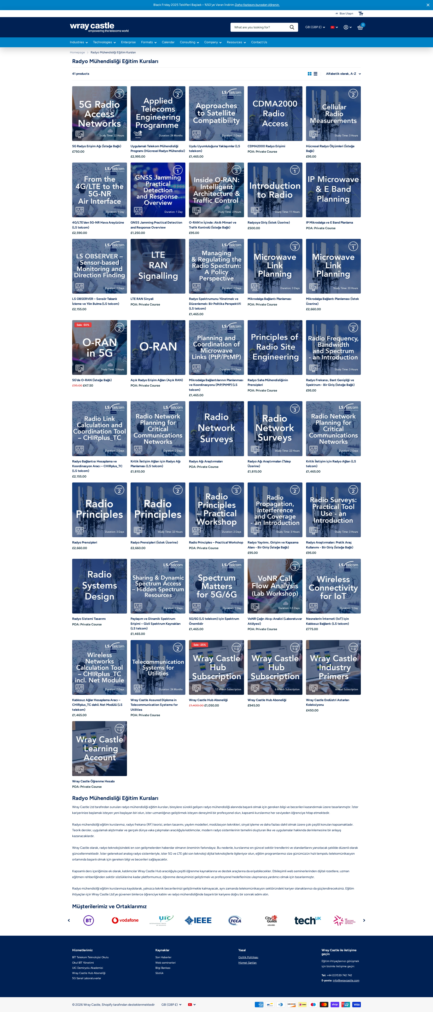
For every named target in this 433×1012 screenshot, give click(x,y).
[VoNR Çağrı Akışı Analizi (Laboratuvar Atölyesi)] (275, 586)
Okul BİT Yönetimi (83, 962)
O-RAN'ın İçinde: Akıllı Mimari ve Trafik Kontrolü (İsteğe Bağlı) (212, 225)
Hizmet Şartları (247, 962)
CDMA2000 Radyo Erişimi (266, 146)
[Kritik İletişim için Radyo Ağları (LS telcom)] (333, 428)
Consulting (187, 42)
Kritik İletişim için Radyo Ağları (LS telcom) (331, 464)
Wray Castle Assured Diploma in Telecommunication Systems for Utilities (154, 705)
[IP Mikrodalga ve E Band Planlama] (333, 190)
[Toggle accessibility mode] (361, 13)
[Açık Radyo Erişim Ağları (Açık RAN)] (158, 347)
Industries (77, 42)
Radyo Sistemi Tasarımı (89, 619)
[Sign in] (347, 27)
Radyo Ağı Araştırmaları (206, 461)
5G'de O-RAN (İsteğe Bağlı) (92, 380)
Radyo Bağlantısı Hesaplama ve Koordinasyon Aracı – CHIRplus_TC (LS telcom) (97, 466)
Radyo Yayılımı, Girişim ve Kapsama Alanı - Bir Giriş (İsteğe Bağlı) (273, 545)
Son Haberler (163, 957)
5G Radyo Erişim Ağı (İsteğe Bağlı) (96, 146)
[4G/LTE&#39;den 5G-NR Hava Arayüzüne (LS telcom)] (99, 190)
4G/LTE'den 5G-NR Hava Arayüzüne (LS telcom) (98, 225)
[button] (68, 920)
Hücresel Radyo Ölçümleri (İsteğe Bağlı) (330, 148)
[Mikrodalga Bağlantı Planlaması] (275, 266)
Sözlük (159, 973)
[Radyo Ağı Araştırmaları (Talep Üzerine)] (275, 428)
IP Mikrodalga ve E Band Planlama (329, 222)
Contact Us (259, 42)
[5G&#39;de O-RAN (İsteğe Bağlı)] (99, 347)
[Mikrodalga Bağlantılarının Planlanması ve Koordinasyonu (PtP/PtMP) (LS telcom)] (216, 347)
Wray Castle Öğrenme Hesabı (93, 781)
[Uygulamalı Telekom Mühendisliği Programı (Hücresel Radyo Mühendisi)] (158, 113)
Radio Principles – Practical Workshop (216, 542)
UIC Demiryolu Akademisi (87, 967)
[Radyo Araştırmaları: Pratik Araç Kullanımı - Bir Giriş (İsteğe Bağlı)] (333, 509)
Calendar (168, 42)
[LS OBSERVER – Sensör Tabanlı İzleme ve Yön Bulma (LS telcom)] (99, 266)
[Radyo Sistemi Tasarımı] (99, 586)
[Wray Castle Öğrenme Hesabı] (99, 748)
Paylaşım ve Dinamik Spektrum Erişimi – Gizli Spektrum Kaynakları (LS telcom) (156, 623)
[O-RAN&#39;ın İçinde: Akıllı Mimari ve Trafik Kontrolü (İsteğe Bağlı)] (216, 190)
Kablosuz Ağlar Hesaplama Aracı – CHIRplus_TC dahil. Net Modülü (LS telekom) (97, 705)
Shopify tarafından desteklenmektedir (128, 1005)
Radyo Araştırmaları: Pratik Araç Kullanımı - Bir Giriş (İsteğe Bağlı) (329, 545)
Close (428, 5)
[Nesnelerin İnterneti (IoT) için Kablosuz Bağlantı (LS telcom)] (333, 586)
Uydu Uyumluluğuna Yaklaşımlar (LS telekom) (214, 148)
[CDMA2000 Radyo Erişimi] (275, 113)
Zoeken (292, 27)
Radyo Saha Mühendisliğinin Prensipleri (268, 382)
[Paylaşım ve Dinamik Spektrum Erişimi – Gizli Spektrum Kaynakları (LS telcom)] (158, 586)
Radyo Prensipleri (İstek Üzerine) (154, 542)
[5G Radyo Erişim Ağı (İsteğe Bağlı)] (99, 113)
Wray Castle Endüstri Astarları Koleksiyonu (327, 702)
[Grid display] (309, 74)
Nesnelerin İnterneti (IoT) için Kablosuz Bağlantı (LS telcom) (327, 621)
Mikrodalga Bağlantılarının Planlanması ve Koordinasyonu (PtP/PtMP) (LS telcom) (216, 385)
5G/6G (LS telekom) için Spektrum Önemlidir (214, 621)
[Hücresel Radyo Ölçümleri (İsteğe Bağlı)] (333, 113)
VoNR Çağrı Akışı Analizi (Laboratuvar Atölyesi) (275, 621)
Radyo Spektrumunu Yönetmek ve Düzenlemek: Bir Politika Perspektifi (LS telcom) (215, 303)
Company (211, 42)
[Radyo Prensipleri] (99, 509)
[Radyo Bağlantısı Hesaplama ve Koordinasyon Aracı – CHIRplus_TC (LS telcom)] (99, 428)
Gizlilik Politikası (248, 957)
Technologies (102, 42)
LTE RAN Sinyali (142, 299)
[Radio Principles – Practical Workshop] (216, 509)
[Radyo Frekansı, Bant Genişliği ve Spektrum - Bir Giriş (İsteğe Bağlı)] (333, 347)
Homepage (77, 52)
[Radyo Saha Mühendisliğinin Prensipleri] (275, 347)
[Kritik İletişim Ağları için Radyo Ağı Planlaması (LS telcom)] (158, 428)
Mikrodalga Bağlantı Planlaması (269, 299)
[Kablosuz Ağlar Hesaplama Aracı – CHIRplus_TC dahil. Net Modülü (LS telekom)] (99, 667)
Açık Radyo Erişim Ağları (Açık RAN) (157, 380)
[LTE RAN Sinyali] (158, 266)
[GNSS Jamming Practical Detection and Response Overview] (158, 190)
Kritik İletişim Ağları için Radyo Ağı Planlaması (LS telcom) (156, 464)
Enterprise (128, 42)
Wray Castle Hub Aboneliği (208, 700)
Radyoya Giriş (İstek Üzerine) (269, 222)
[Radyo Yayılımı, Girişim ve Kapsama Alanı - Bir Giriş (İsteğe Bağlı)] (275, 509)
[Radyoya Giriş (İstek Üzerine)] (275, 190)
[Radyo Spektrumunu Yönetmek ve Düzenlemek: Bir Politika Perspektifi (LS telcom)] (216, 266)
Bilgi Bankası (162, 967)
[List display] (315, 74)
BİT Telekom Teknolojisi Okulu (90, 957)
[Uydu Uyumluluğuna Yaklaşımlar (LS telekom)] (216, 113)
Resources (234, 42)
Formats (147, 42)
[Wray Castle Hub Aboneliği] (216, 667)
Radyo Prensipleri (84, 542)
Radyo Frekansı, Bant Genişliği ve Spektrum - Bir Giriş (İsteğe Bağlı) (330, 382)
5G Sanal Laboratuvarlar (86, 978)
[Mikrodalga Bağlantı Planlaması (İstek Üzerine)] (333, 266)
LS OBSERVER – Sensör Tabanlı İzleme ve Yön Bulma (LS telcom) (95, 301)
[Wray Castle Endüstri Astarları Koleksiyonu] (333, 667)
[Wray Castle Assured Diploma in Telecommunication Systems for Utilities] (158, 667)
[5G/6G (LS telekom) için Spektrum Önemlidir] (216, 586)
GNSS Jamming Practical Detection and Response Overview (156, 225)
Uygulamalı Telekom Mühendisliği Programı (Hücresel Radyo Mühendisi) (158, 148)
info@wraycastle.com (346, 980)
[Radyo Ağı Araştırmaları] (216, 428)
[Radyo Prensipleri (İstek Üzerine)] (158, 509)
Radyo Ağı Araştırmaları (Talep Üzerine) (269, 464)
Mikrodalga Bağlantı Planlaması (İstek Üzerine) (332, 301)
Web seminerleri (165, 962)
